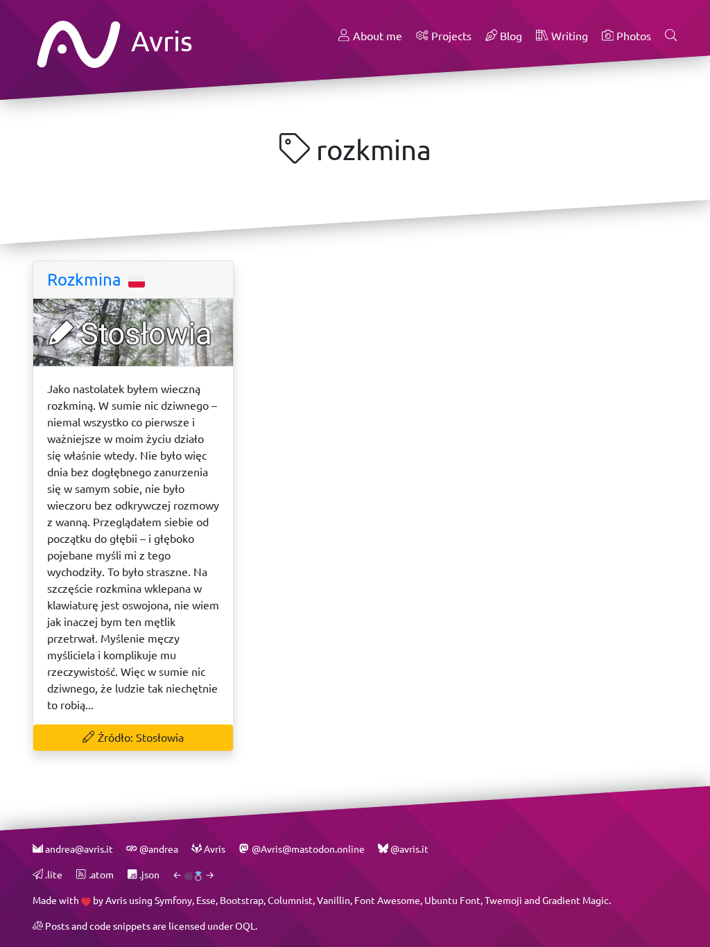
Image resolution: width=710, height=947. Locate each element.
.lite (52, 874)
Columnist (290, 900)
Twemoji (503, 900)
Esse (206, 900)
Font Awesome (387, 900)
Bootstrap (241, 900)
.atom (100, 874)
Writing (568, 35)
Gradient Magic (575, 900)
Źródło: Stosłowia (139, 737)
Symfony (173, 900)
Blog (509, 35)
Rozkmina (86, 279)
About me (376, 35)
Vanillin (333, 900)
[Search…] (671, 36)
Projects (449, 35)
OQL (245, 926)
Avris (159, 40)
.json (148, 874)
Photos (632, 35)
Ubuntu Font (452, 900)
